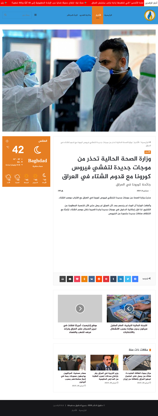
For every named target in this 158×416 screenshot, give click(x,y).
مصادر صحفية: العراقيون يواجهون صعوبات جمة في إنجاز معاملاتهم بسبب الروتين (73, 378)
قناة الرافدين (58, 405)
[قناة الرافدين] (150, 15)
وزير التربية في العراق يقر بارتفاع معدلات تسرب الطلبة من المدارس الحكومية (105, 376)
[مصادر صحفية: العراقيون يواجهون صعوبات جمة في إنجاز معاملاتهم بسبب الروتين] (72, 362)
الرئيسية (108, 15)
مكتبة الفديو (85, 15)
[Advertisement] (104, 241)
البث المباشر (72, 15)
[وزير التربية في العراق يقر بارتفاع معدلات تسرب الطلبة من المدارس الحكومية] (104, 362)
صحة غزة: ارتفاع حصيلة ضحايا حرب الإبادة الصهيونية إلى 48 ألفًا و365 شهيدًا (79, 3)
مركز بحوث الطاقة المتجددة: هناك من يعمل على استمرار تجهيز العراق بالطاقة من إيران (137, 376)
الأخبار (98, 15)
